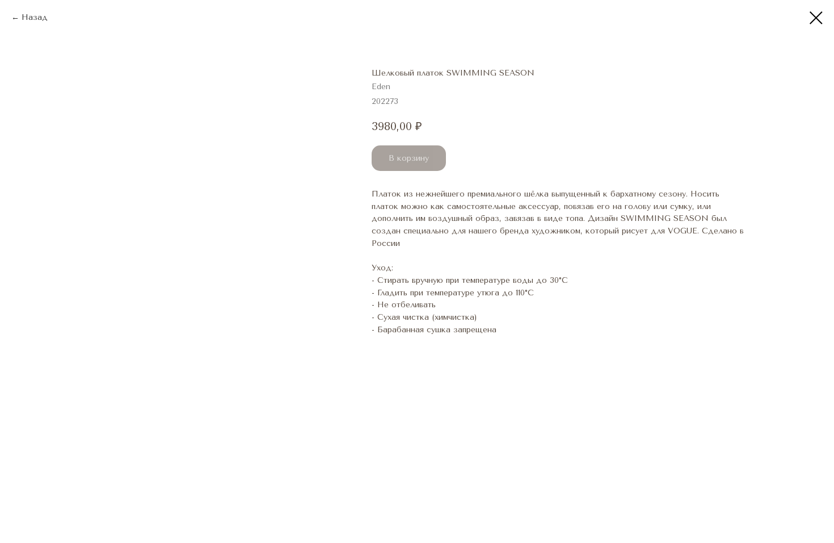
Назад (35, 17)
